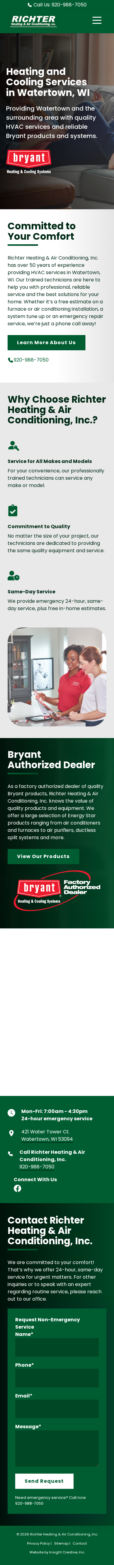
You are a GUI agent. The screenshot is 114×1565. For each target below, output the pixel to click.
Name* (24, 1334)
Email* (24, 1395)
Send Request (44, 1481)
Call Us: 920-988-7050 (60, 4)
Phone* (24, 1365)
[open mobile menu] (97, 21)
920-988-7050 (31, 359)
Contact (80, 1543)
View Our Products (43, 856)
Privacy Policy (38, 1543)
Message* (28, 1426)
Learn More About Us (46, 342)
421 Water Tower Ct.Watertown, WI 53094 (47, 1135)
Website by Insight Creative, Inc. (57, 1552)
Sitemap (61, 1543)
